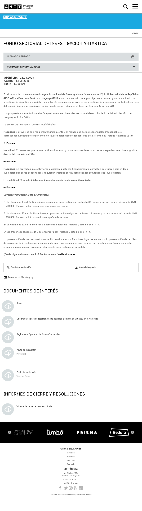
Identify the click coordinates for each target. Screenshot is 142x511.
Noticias (71, 460)
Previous (9, 432)
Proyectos (71, 456)
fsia (59, 254)
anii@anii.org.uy (71, 483)
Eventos (71, 453)
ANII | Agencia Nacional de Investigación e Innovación (19, 6)
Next (132, 432)
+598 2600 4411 (71, 479)
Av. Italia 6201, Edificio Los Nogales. (71, 474)
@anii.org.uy (68, 254)
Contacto (71, 464)
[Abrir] (135, 6)
